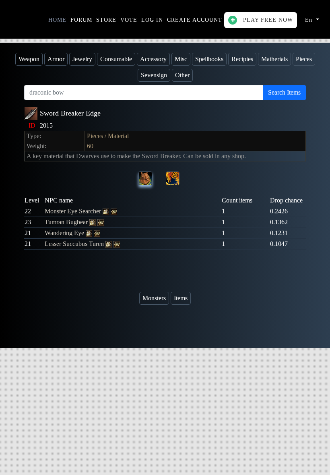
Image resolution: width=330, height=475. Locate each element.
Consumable (116, 59)
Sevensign (154, 75)
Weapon (29, 59)
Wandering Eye (65, 232)
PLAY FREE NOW (267, 20)
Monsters (154, 298)
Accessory (153, 59)
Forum (81, 20)
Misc (181, 59)
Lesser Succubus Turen (75, 243)
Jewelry (82, 59)
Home (57, 20)
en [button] (309, 20)
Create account (194, 20)
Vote (128, 20)
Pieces (304, 59)
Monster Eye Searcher (74, 211)
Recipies (242, 59)
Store (106, 20)
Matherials (274, 59)
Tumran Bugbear (67, 222)
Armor (55, 59)
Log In (152, 20)
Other (182, 75)
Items (181, 298)
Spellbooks (209, 59)
